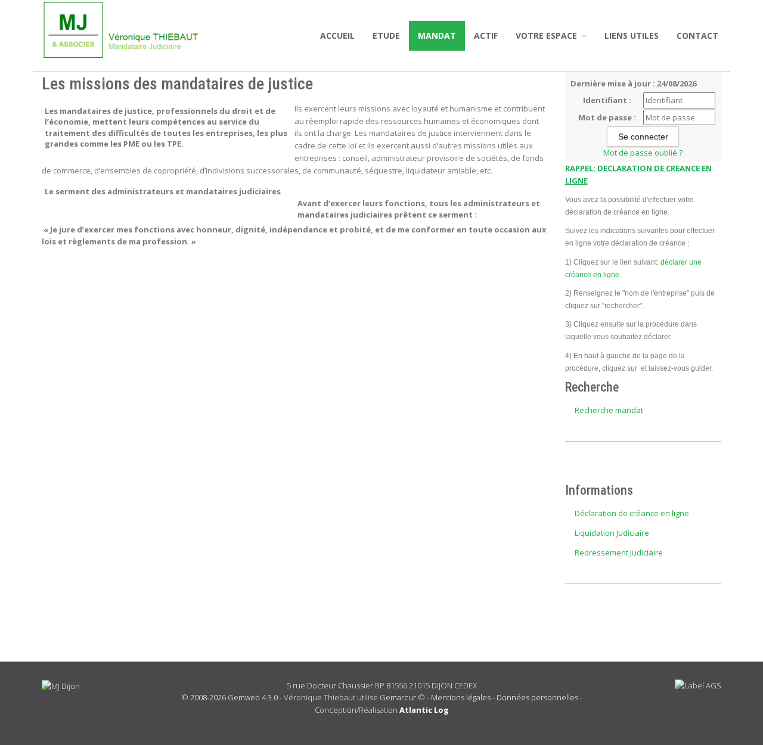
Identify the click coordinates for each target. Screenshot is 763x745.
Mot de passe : (607, 117)
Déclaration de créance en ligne (632, 513)
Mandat (437, 35)
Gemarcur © (402, 697)
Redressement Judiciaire (619, 552)
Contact (697, 35)
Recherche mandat (609, 410)
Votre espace (547, 35)
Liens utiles (631, 35)
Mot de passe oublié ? (643, 152)
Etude (386, 35)
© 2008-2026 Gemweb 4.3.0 (229, 697)
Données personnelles (537, 697)
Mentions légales (461, 697)
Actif (486, 35)
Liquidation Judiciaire (612, 532)
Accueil (337, 35)
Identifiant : (607, 100)
